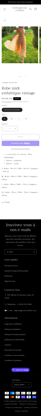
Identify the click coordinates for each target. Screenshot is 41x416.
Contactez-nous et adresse (14, 355)
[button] (4, 9)
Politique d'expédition (13, 329)
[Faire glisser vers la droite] (25, 76)
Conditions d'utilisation (13, 360)
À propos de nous (11, 266)
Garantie (8, 345)
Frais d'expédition (7, 101)
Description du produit (13, 350)
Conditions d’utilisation (31, 407)
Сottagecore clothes (15, 401)
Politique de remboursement (15, 334)
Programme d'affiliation (13, 324)
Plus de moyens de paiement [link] (20, 149)
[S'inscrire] (33, 252)
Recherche (8, 276)
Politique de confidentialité (14, 407)
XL (27, 119)
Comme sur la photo (13, 110)
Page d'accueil (10, 281)
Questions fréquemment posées (16, 271)
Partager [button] (7, 202)
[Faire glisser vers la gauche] (15, 76)
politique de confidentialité (14, 340)
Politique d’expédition (21, 411)
